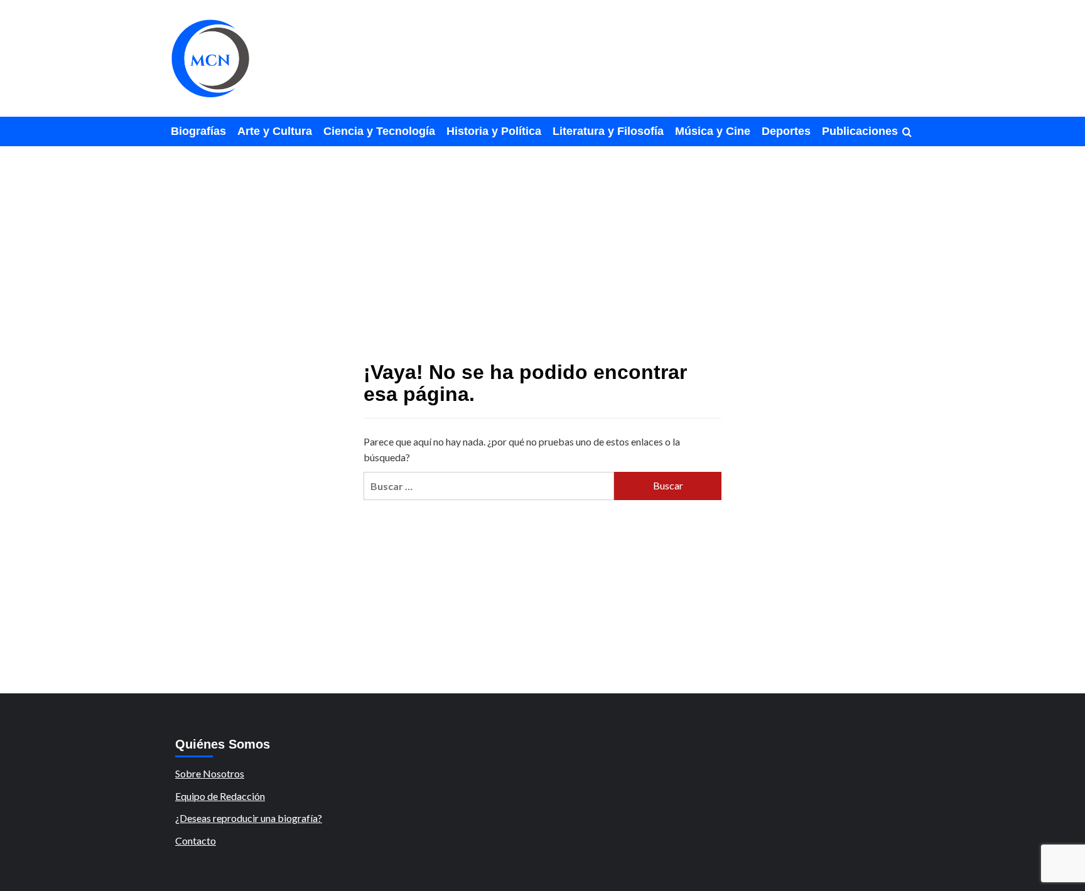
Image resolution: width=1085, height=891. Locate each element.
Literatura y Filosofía (608, 131)
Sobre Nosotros (209, 773)
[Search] (907, 133)
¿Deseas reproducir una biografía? (248, 818)
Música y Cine (712, 131)
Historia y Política (493, 131)
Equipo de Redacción (220, 796)
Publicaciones (860, 131)
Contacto (195, 840)
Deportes (786, 131)
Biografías (198, 131)
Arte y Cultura (274, 131)
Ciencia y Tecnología (379, 131)
